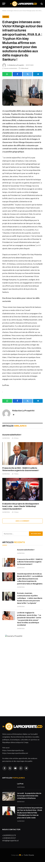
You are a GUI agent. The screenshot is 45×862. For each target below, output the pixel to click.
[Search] (41, 3)
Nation (5, 16)
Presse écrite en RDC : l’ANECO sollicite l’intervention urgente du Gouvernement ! (30, 561)
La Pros (20, 784)
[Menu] (3, 3)
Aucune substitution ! (11, 435)
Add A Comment (22, 521)
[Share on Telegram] (38, 74)
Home (4, 10)
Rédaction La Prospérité (16, 65)
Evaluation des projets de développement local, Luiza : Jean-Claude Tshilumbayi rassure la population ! (20, 506)
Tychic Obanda (29, 855)
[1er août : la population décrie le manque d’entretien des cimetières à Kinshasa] (8, 796)
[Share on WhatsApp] (7, 74)
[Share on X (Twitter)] (28, 74)
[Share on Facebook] (17, 74)
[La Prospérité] (24, 4)
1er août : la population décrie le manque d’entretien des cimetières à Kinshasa (29, 795)
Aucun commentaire (10, 68)
